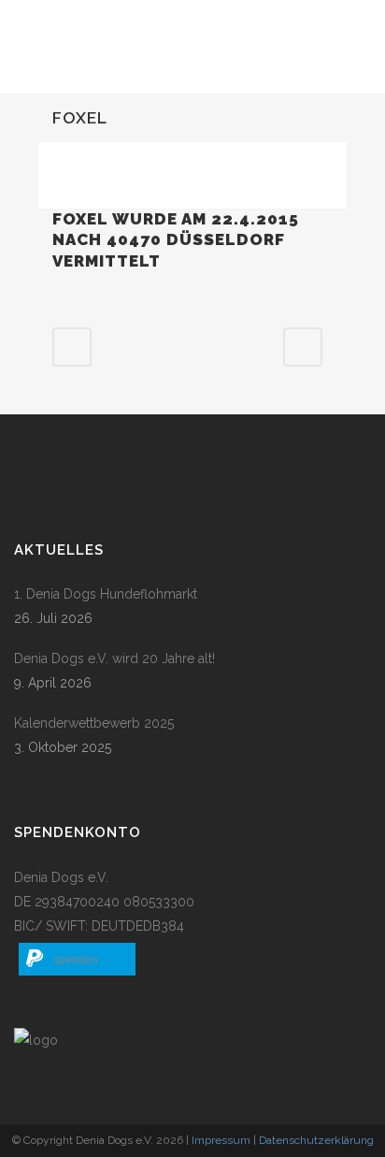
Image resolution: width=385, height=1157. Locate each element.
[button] (77, 959)
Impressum (221, 1140)
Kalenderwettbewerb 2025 (94, 723)
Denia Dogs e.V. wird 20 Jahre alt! (114, 658)
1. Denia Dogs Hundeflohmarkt (105, 593)
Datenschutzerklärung (316, 1140)
